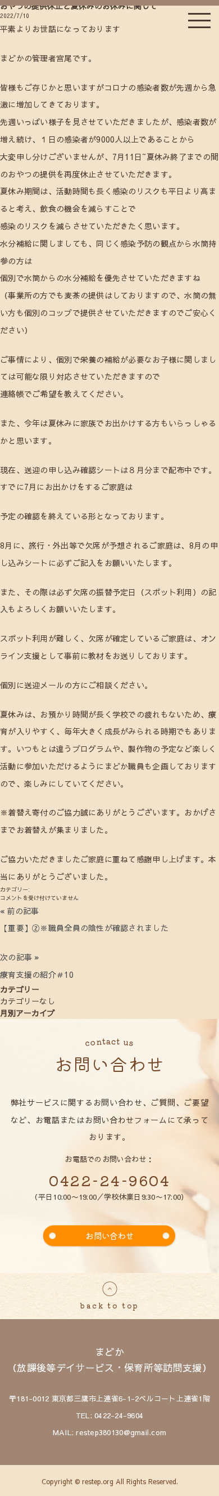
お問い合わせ (109, 1235)
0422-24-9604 (109, 1180)
